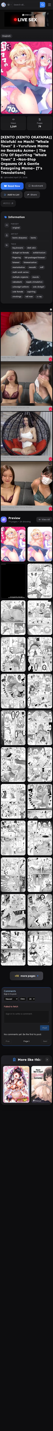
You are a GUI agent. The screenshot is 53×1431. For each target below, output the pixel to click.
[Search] (42, 5)
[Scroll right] (47, 1059)
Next (45, 1041)
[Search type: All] (10, 5)
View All (46, 519)
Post (44, 1028)
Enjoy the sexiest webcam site (15, 407)
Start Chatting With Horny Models (17, 507)
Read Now (14, 186)
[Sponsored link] (26, 334)
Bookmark (37, 186)
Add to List (13, 194)
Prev (8, 1041)
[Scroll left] (41, 1059)
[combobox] (26, 4)
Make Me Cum (8, 357)
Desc (23, 999)
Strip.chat (4, 360)
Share (33, 194)
